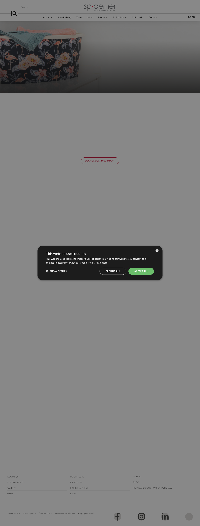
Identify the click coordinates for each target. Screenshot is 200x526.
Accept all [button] (141, 270)
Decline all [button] (113, 270)
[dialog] (100, 263)
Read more (101, 262)
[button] (56, 271)
